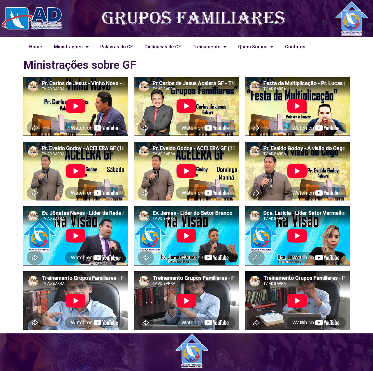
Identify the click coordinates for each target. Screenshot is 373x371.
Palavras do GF (116, 47)
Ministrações (68, 47)
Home (35, 47)
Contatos (295, 47)
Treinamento (207, 47)
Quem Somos (253, 47)
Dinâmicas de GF (163, 47)
